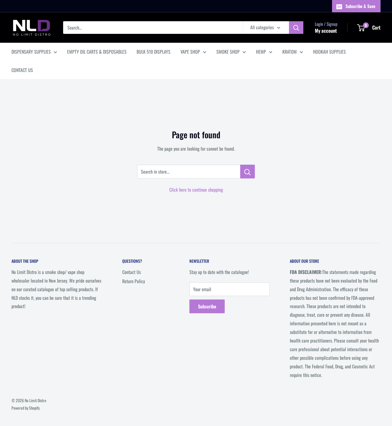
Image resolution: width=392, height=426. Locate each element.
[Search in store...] (247, 171)
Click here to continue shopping (196, 189)
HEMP (261, 51)
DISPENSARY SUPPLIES (31, 51)
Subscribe (207, 306)
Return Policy (133, 281)
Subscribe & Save (360, 6)
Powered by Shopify (25, 408)
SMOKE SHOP (228, 51)
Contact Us (131, 272)
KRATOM (289, 51)
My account (326, 30)
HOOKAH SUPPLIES (329, 51)
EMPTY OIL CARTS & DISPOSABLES (97, 51)
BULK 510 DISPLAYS (153, 51)
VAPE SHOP (190, 51)
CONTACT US (22, 70)
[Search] (296, 27)
